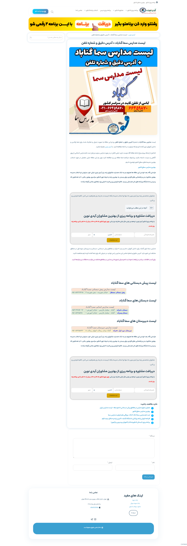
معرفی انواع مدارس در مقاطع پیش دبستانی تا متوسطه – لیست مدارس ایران (125, 408)
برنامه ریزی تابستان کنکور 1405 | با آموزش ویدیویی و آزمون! (130, 422)
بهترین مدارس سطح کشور (147, 167)
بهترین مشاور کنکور (139, 3)
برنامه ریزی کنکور (150, 3)
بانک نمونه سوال (135, 503)
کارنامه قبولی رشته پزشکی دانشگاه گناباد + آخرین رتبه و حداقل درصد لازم (126, 418)
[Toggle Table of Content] (150, 208)
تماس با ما (79, 10)
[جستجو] (31, 37)
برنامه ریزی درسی (105, 10)
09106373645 (94, 507)
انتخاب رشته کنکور (92, 10)
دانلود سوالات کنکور (135, 507)
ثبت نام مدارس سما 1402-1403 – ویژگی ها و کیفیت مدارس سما (129, 415)
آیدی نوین (131, 35)
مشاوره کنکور (119, 10)
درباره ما (133, 513)
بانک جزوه (135, 500)
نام (153, 462)
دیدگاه (152, 436)
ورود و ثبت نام (39, 11)
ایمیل (109, 462)
